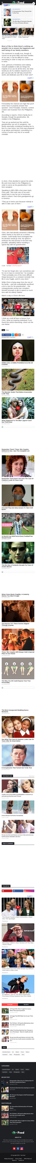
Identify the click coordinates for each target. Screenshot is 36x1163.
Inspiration (5, 1054)
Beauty (17, 1052)
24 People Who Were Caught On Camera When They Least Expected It (20, 1009)
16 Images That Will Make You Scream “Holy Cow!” (21, 1016)
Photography (17, 1054)
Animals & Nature (6, 1052)
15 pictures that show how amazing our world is (22, 1087)
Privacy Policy (18, 1158)
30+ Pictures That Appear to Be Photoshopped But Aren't (22, 1095)
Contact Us (21, 1160)
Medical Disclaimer (8, 1158)
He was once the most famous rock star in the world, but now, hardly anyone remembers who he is (18, 835)
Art (13, 1052)
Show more (31, 776)
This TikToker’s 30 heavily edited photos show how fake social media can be (22, 1023)
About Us (14, 1160)
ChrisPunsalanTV (17, 265)
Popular (9, 1004)
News (10, 1054)
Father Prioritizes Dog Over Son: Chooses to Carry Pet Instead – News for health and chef (21, 1031)
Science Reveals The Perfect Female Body (12, 815)
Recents (26, 1004)
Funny (22, 1052)
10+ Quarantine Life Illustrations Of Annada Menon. (21, 1107)
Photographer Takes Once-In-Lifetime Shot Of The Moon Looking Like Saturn (21, 1081)
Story (7, 330)
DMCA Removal (28, 1158)
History (27, 1052)
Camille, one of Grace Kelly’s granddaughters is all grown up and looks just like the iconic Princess (17, 795)
